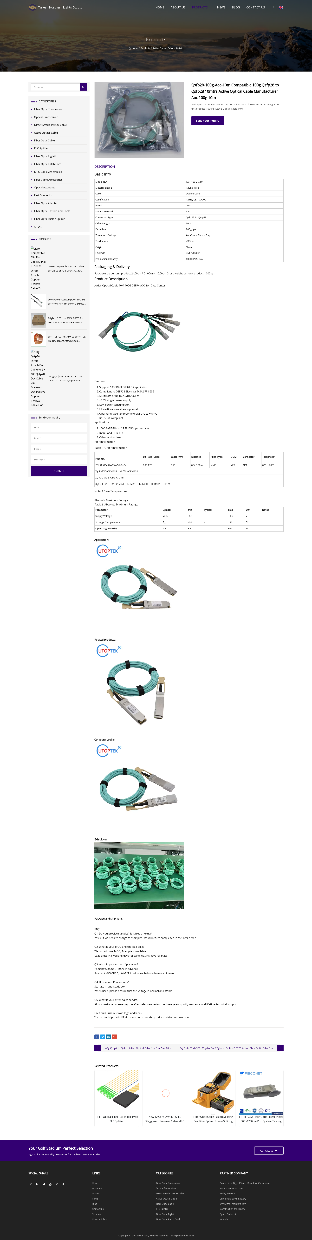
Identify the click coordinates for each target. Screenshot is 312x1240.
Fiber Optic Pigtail (45, 156)
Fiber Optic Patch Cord (47, 164)
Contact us (255, 7)
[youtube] (50, 1184)
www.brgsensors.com (231, 1188)
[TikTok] (63, 1184)
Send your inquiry (207, 120)
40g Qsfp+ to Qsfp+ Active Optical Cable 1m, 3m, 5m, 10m (138, 1048)
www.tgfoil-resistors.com (233, 1203)
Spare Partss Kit (228, 1214)
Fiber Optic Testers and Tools (52, 211)
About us (178, 7)
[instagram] (56, 1184)
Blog (236, 7)
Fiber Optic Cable (44, 140)
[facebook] (30, 1184)
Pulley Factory (227, 1193)
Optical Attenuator (45, 187)
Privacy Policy (99, 1219)
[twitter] (43, 1184)
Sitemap (96, 1214)
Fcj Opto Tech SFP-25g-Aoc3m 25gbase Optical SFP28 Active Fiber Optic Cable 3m (226, 1048)
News (221, 7)
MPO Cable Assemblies (48, 172)
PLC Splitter (41, 148)
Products (200, 7)
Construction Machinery (232, 1208)
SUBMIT (59, 471)
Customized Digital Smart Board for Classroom (245, 1183)
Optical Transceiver (46, 117)
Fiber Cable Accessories (48, 179)
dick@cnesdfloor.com (182, 1235)
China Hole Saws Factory (233, 1198)
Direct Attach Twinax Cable (50, 125)
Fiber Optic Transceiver (48, 109)
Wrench (224, 1219)
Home (160, 7)
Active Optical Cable (163, 48)
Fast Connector (43, 195)
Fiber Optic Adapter (46, 203)
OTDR (37, 226)
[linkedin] (37, 1184)
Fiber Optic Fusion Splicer (49, 219)
